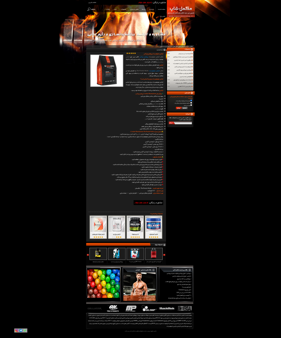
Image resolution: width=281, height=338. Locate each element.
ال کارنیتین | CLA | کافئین (179, 87)
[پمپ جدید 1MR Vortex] (116, 259)
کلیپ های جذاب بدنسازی (122, 323)
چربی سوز (163, 318)
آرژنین (108, 318)
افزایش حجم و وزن (124, 320)
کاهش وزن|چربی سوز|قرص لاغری (179, 73)
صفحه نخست (188, 315)
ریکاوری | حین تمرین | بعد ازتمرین (179, 60)
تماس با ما (181, 315)
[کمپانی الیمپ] (131, 312)
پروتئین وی (160, 61)
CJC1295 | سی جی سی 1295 (183, 292)
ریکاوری (157, 108)
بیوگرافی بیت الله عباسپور (184, 278)
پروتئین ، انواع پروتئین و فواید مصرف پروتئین (179, 273)
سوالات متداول (145, 315)
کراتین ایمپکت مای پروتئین (98, 234)
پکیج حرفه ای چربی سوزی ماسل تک (106, 323)
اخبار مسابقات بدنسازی (173, 315)
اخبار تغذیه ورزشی (125, 315)
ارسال (170, 122)
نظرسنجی (151, 315)
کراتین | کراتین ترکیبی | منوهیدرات (179, 63)
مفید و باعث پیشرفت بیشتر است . (182, 101)
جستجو (93, 9)
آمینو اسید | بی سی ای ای (179, 54)
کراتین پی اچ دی (116, 234)
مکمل (161, 70)
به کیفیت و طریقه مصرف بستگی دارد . (182, 103)
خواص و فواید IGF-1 (113, 320)
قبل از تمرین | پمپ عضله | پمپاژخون (179, 57)
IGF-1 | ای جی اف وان (100, 318)
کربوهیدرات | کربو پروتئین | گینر (179, 67)
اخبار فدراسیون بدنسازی (98, 315)
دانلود (117, 315)
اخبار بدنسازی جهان (183, 318)
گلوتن (146, 118)
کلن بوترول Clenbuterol (184, 289)
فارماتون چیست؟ (186, 287)
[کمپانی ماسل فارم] (113, 312)
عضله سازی (155, 103)
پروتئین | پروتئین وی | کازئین (179, 70)
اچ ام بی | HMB (138, 320)
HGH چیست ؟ (151, 323)
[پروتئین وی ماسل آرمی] (153, 259)
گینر (115, 318)
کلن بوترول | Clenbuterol (163, 320)
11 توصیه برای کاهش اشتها (184, 295)
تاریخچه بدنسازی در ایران (161, 323)
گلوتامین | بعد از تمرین (179, 77)
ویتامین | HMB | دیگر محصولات (179, 83)
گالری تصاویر (163, 315)
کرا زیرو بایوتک (135, 234)
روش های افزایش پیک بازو (184, 284)
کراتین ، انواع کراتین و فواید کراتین (181, 276)
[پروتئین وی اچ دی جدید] (97, 259)
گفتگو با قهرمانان (142, 323)
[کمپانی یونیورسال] (167, 312)
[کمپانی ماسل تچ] (185, 312)
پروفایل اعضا (133, 315)
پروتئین (127, 318)
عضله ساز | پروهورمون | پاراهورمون (179, 80)
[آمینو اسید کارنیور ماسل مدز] (135, 259)
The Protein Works (143, 70)
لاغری (123, 318)
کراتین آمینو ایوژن (153, 234)
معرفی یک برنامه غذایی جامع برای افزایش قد (179, 298)
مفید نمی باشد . (186, 105)
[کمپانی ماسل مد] (149, 312)
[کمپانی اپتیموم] (95, 312)
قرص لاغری (133, 318)
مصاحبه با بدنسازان (110, 315)
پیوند (138, 315)
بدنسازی (168, 318)
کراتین (128, 56)
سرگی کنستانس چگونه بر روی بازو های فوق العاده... (178, 281)
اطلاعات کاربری (92, 2)
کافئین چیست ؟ (134, 323)
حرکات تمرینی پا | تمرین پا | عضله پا (178, 323)
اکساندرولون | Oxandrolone (149, 320)
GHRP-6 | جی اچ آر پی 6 (176, 320)
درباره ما (157, 315)
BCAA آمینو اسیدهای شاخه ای (152, 318)
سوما (142, 318)
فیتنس (119, 318)
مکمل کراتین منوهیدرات (156, 56)
